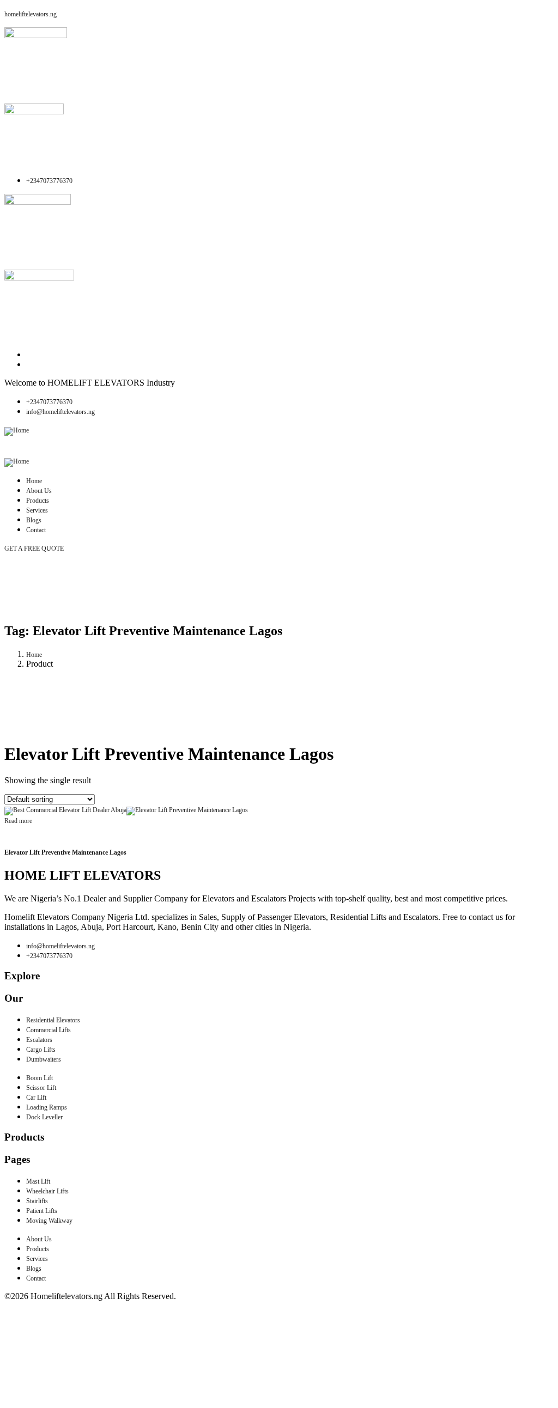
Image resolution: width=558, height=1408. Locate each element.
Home (34, 654)
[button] (279, 446)
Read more (18, 821)
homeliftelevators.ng (30, 14)
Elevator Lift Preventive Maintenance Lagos (65, 852)
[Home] (16, 430)
